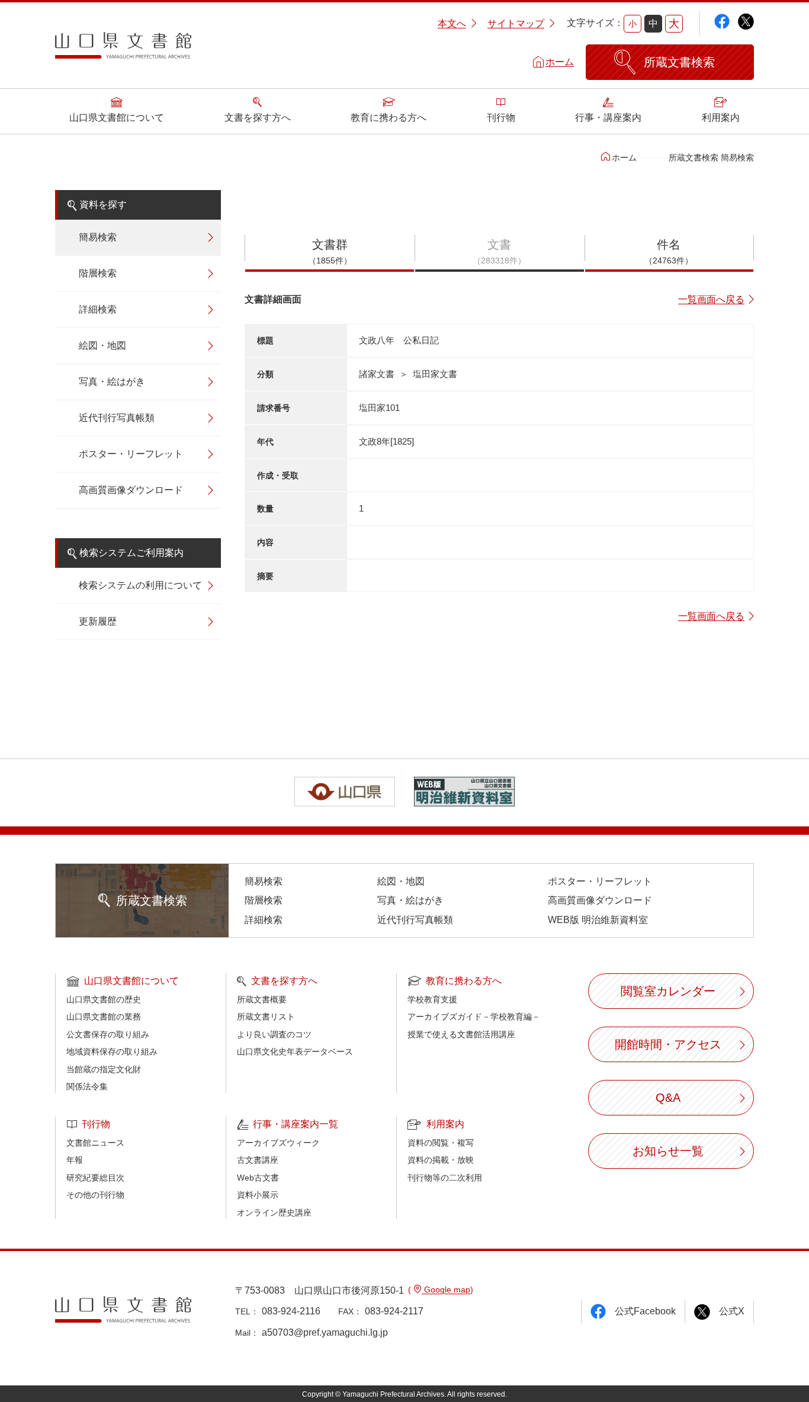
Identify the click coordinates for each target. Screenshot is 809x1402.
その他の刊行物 (95, 1195)
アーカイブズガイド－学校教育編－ (473, 1016)
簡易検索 (98, 237)
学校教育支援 (432, 999)
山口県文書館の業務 (103, 1016)
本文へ (452, 23)
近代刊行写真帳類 (117, 418)
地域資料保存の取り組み (112, 1051)
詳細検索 (98, 309)
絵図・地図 (102, 345)
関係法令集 (87, 1086)
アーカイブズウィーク (278, 1142)
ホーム (559, 62)
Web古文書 (258, 1177)
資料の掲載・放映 (440, 1160)
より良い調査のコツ (274, 1034)
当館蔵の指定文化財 (103, 1069)
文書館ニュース (95, 1142)
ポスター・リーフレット (131, 454)
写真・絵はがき (112, 382)
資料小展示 (257, 1195)
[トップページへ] (123, 49)
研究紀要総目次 (95, 1177)
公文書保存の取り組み (107, 1034)
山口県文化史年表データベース (295, 1051)
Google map (446, 1289)
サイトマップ (515, 23)
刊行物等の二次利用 (444, 1177)
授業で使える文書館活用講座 (461, 1034)
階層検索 (98, 273)
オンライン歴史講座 (274, 1212)
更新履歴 (98, 621)
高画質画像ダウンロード (131, 490)
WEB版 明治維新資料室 (598, 920)
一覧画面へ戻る (711, 299)
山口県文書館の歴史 (103, 999)
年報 (74, 1160)
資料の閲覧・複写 (440, 1142)
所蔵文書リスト (266, 1016)
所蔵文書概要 (262, 999)
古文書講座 (257, 1160)
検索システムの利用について (140, 585)
